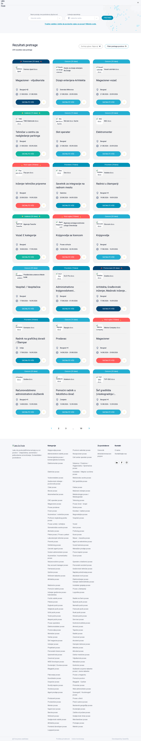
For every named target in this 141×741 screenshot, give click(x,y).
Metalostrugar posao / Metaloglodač (81, 495)
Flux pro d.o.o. (28, 173)
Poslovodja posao (54, 630)
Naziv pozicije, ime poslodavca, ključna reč (44, 14)
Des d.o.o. (67, 173)
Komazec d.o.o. (29, 328)
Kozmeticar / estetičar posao (58, 514)
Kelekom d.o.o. (69, 379)
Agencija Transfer (30, 224)
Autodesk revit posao (80, 576)
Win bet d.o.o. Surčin (71, 121)
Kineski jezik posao (80, 616)
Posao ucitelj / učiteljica (56, 524)
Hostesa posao (53, 689)
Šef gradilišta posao (80, 481)
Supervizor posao (54, 709)
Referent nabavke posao (56, 576)
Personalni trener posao (56, 651)
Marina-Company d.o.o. (112, 328)
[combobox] (70, 18)
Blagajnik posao (53, 669)
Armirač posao (78, 626)
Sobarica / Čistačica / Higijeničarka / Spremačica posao (82, 465)
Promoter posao (78, 685)
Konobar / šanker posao (81, 511)
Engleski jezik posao (55, 605)
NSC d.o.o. (107, 121)
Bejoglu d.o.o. (68, 328)
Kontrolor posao (78, 665)
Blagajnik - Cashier (79, 682)
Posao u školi (77, 698)
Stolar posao (77, 507)
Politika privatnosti (63, 739)
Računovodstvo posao (56, 562)
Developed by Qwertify (120, 739)
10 (81, 428)
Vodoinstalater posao (55, 478)
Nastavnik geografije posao (82, 705)
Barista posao (53, 712)
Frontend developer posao (57, 727)
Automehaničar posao (55, 494)
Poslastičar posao (54, 702)
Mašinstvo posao (54, 585)
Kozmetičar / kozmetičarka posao (57, 557)
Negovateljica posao (80, 514)
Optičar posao (53, 572)
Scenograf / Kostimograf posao (82, 693)
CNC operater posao (55, 500)
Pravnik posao (53, 542)
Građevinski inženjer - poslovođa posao (55, 482)
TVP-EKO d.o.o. (109, 379)
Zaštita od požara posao (81, 712)
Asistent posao (78, 641)
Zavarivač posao (79, 637)
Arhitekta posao (53, 579)
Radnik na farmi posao (81, 598)
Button (104, 14)
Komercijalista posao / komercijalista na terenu (56, 458)
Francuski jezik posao (80, 609)
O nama (117, 450)
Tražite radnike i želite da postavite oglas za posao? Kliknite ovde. (70, 24)
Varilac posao (52, 637)
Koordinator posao (54, 678)
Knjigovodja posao (54, 450)
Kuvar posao (77, 535)
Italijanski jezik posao (55, 609)
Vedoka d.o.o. (109, 173)
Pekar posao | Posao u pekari (58, 535)
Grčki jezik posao (54, 612)
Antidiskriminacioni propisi (104, 455)
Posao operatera (54, 623)
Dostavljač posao (79, 709)
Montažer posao (53, 634)
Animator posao (53, 531)
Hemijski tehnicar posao (81, 644)
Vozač (75, 524)
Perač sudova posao (80, 702)
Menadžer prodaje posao (82, 549)
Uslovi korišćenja (78, 739)
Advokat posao (78, 651)
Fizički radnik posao (55, 598)
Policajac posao (78, 723)
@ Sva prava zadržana (20, 739)
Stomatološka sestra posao (58, 527)
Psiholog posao (78, 531)
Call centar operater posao (82, 457)
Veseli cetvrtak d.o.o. (111, 69)
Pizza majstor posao (80, 552)
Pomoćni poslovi (79, 678)
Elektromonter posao (55, 463)
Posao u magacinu (79, 675)
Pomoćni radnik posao (56, 589)
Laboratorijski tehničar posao (58, 538)
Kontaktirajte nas (121, 454)
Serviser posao (78, 619)
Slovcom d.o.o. (109, 224)
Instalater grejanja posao (81, 585)
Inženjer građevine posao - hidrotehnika (57, 593)
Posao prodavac (53, 507)
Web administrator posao (82, 689)
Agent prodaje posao (55, 692)
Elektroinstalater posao (56, 626)
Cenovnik (101, 450)
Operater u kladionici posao (82, 562)
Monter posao (53, 705)
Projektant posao (54, 648)
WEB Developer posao (56, 662)
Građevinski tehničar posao (82, 569)
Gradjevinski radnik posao (57, 719)
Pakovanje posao (54, 675)
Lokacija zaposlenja (74, 14)
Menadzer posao (79, 662)
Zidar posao (52, 487)
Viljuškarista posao (79, 658)
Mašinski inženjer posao (81, 491)
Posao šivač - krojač (80, 504)
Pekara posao (53, 602)
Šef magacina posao (55, 641)
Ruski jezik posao (79, 612)
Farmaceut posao (54, 569)
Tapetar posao (78, 630)
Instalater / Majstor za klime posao (83, 473)
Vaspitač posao (78, 518)
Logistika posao (78, 592)
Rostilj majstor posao (55, 685)
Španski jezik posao (80, 602)
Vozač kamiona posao (81, 545)
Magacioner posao (54, 504)
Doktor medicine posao (81, 655)
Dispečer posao (53, 682)
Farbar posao (77, 487)
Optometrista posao (55, 655)
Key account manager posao (58, 565)
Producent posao (54, 698)
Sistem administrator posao (58, 552)
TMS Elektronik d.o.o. (31, 121)
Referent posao (53, 716)
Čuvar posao (77, 556)
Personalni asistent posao (82, 565)
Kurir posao (77, 527)
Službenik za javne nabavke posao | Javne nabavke (82, 670)
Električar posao (53, 472)
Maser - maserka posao (81, 538)
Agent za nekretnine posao (82, 542)
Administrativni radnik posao (58, 454)
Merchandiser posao (80, 719)
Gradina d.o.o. (109, 276)
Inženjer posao (53, 644)
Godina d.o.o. (28, 379)
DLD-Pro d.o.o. (69, 276)
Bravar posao (52, 491)
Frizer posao (52, 511)
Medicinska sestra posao (82, 478)
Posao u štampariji (79, 589)
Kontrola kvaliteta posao (81, 623)
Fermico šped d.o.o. (31, 69)
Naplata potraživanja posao (82, 572)
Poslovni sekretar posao (81, 450)
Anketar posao (78, 648)
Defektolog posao (54, 545)
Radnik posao (77, 634)
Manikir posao (78, 727)
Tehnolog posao (78, 500)
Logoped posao (53, 730)
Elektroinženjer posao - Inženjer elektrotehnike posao (83, 580)
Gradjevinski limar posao (81, 716)
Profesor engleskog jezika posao (57, 519)
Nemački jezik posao (80, 605)
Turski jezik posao (54, 616)
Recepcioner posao (80, 454)
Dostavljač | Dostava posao (58, 665)
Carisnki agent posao (55, 549)
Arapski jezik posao (55, 619)
